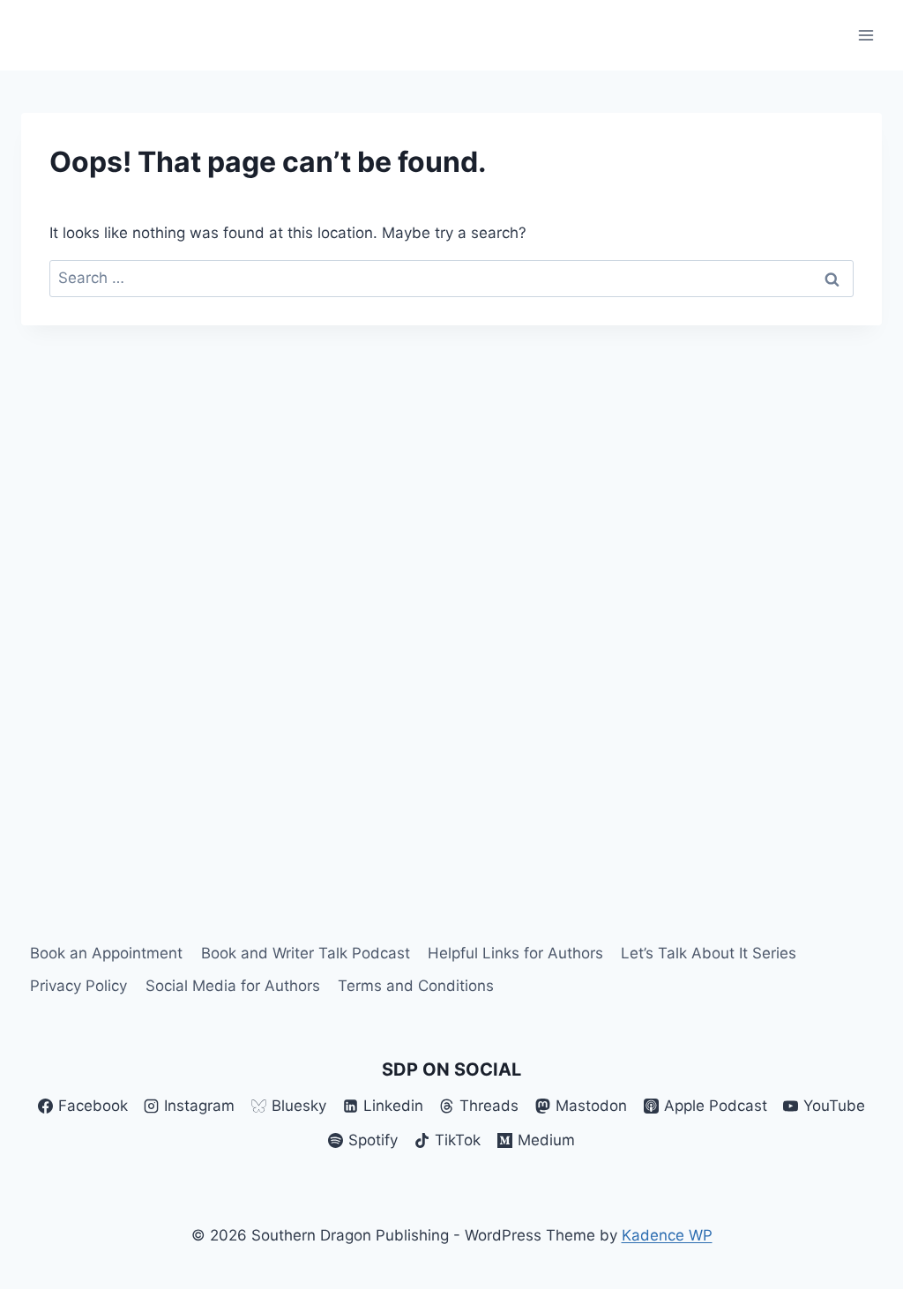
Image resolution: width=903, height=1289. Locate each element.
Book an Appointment (106, 953)
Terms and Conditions (416, 986)
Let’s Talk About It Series (708, 953)
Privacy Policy (78, 986)
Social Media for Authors (233, 986)
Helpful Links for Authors (515, 953)
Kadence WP (667, 1235)
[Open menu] (865, 34)
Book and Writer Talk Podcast (305, 953)
